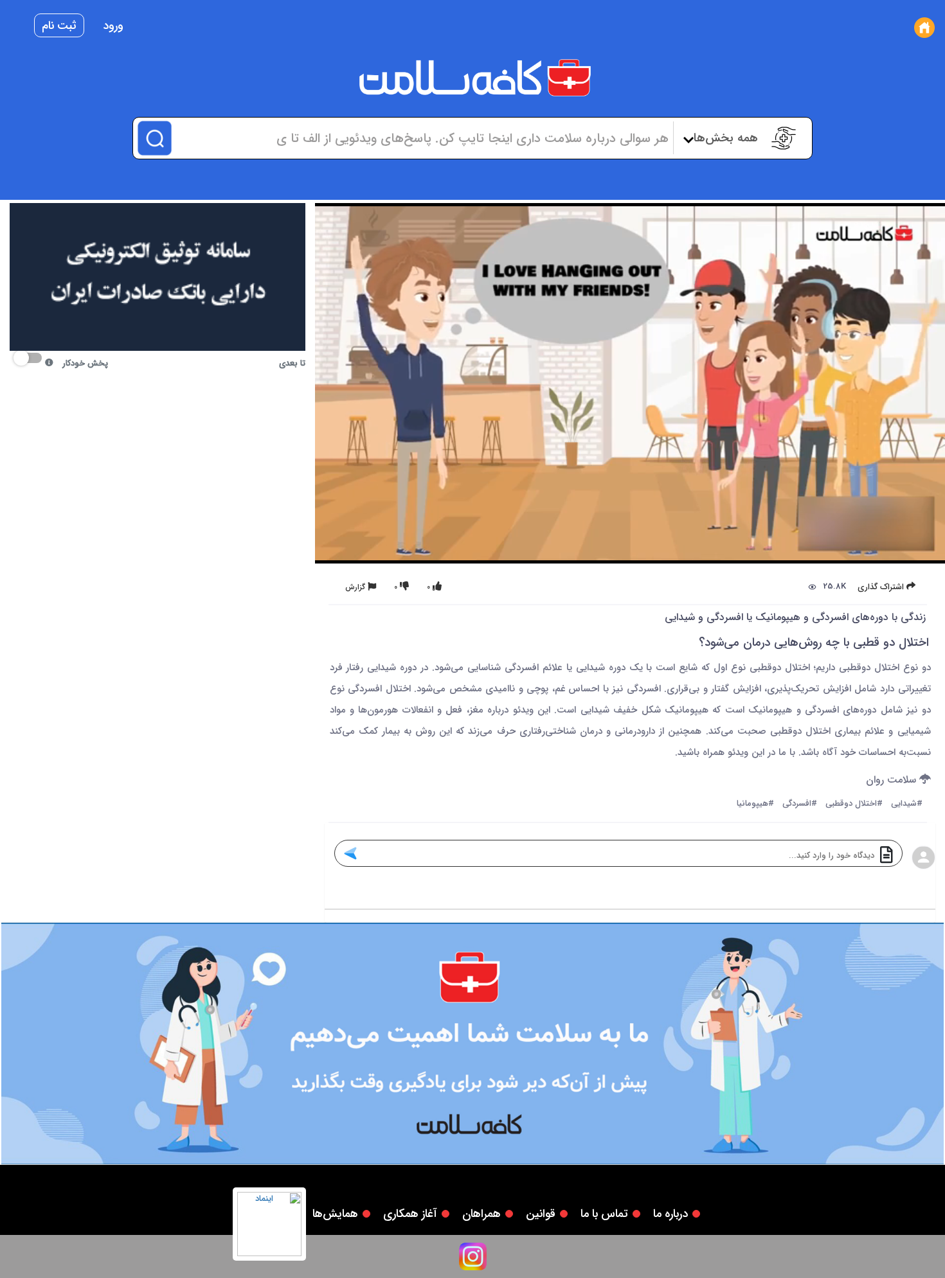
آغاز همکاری (410, 1214)
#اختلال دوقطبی (854, 804)
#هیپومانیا (755, 804)
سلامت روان (892, 780)
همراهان (481, 1214)
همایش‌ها (335, 1214)
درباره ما (670, 1214)
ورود (113, 26)
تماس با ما (604, 1214)
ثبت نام (59, 26)
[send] (350, 853)
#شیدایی (907, 804)
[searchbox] (421, 138)
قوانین (540, 1214)
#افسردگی (799, 804)
